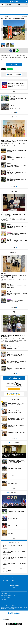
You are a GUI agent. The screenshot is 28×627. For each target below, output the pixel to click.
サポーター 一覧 (14, 388)
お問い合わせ (4, 599)
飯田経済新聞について (6, 593)
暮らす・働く (20, 4)
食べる (7, 4)
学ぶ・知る (25, 4)
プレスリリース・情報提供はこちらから (9, 595)
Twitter (14, 588)
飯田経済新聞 (14, 2)
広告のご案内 (4, 600)
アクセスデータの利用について (7, 597)
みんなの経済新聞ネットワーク (14, 613)
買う (15, 4)
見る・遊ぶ (11, 4)
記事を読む (14, 64)
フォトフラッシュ (4, 16)
